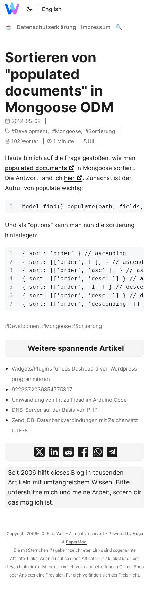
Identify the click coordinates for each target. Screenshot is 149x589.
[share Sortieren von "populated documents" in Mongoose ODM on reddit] (68, 453)
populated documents (37, 167)
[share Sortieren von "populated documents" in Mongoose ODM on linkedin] (54, 453)
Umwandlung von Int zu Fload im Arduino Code (69, 399)
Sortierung (101, 131)
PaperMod (76, 541)
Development (31, 131)
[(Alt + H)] (13, 9)
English (52, 9)
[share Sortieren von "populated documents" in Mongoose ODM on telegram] (112, 453)
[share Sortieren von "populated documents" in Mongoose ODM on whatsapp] (98, 453)
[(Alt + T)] (29, 9)
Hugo (138, 533)
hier (70, 178)
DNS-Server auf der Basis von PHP (55, 410)
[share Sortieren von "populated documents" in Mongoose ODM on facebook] (83, 453)
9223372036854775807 (42, 389)
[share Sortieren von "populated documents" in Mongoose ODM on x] (39, 453)
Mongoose (68, 131)
